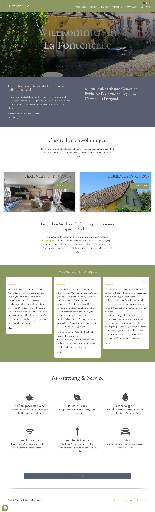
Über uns (145, 7)
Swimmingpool (48, 240)
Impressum (128, 500)
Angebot (117, 7)
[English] (148, 2)
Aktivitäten (131, 7)
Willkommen (81, 7)
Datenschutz (140, 500)
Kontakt (117, 500)
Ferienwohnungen (99, 7)
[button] (9, 280)
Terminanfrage (77, 475)
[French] (146, 2)
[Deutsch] (143, 2)
